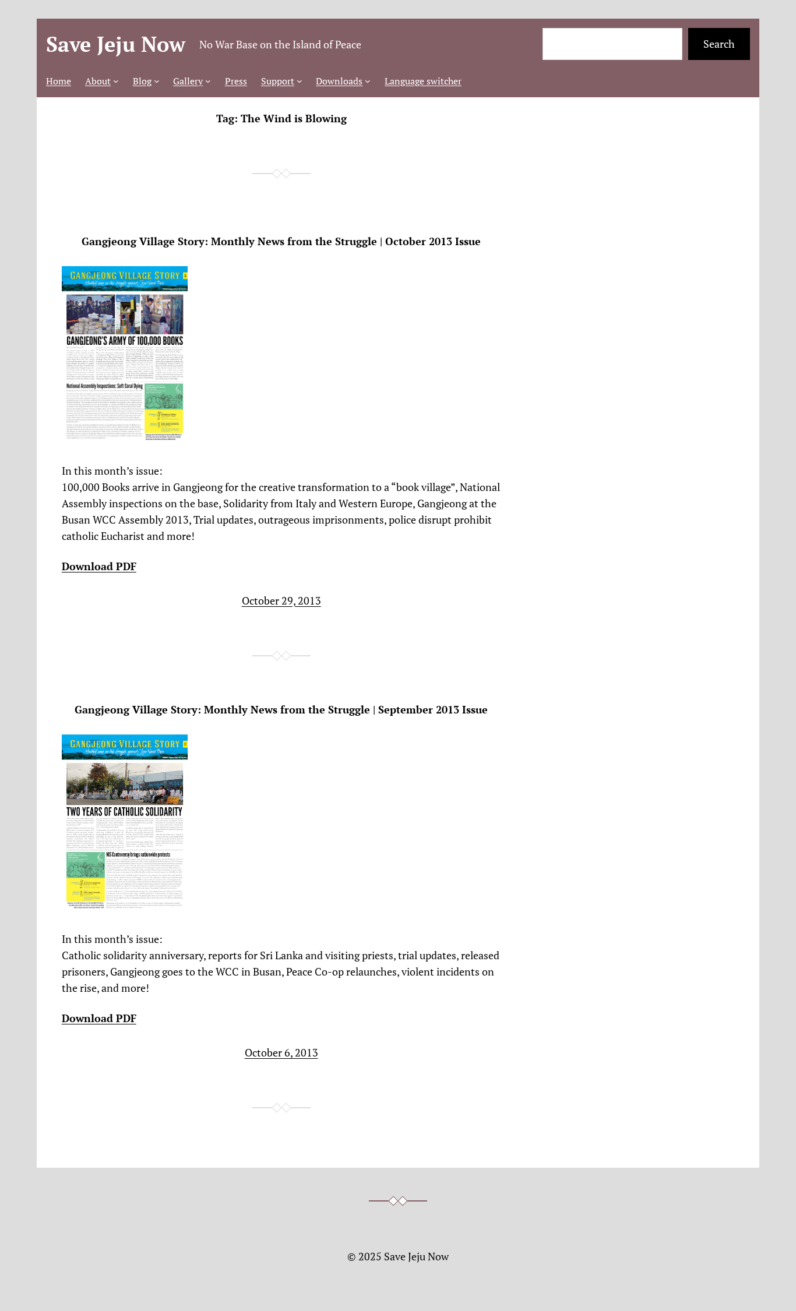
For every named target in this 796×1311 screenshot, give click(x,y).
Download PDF (99, 566)
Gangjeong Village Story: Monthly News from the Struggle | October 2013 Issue (281, 241)
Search (719, 44)
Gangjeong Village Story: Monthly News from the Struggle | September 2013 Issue (281, 709)
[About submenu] (116, 81)
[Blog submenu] (157, 81)
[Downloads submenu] (368, 81)
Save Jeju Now (115, 44)
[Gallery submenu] (208, 81)
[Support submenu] (299, 81)
